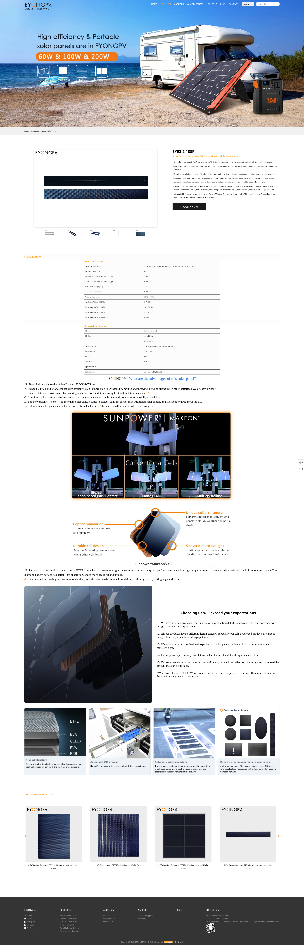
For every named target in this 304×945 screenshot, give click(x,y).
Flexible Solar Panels (68, 918)
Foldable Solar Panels (68, 915)
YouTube (29, 928)
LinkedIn (30, 925)
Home (154, 4)
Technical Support (145, 915)
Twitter (29, 918)
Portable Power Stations (69, 928)
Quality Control (195, 4)
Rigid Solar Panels (67, 925)
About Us (179, 4)
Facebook (30, 915)
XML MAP (179, 942)
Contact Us (234, 4)
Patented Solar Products (69, 931)
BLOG (222, 4)
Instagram (30, 922)
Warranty (142, 918)
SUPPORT (212, 4)
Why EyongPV (109, 918)
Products (166, 4)
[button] (25, 836)
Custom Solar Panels (49, 131)
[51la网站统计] (168, 942)
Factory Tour (108, 922)
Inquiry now (189, 206)
